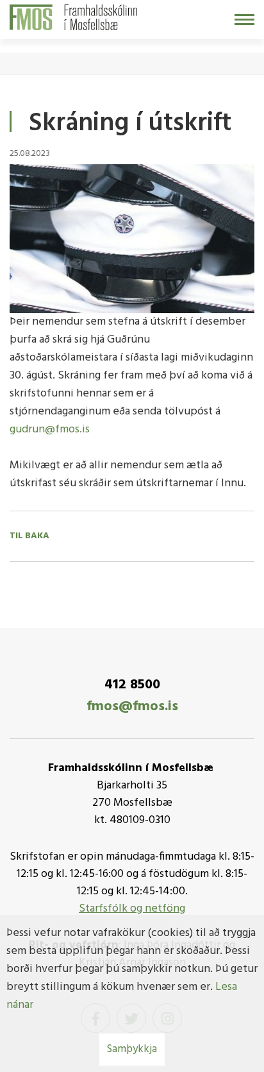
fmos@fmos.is (132, 706)
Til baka (29, 536)
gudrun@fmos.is (50, 429)
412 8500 (132, 685)
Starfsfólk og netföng (132, 908)
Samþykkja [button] (132, 1049)
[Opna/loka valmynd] (244, 19)
